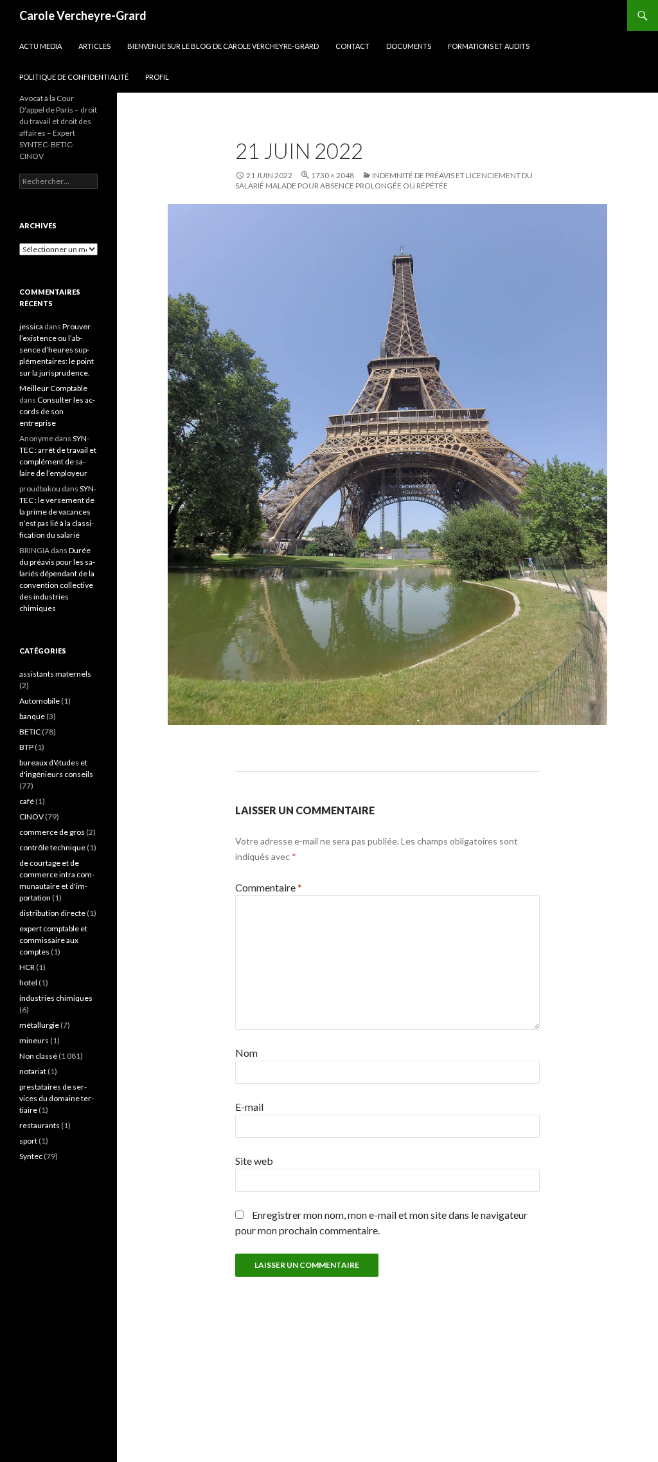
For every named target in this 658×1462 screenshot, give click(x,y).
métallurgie (39, 1025)
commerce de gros (52, 832)
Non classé (38, 1056)
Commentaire (268, 887)
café (26, 801)
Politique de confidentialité (74, 77)
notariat (32, 1071)
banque (32, 716)
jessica (31, 326)
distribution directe (52, 913)
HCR (27, 967)
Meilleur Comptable (53, 388)
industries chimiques (56, 998)
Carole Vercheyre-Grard (83, 15)
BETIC (29, 731)
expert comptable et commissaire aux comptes (53, 940)
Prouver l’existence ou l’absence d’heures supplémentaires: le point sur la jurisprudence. (56, 350)
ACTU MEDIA (40, 46)
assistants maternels (55, 674)
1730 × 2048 (332, 175)
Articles (94, 46)
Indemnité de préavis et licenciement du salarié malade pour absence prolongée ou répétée (384, 180)
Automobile (39, 701)
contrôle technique (52, 847)
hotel (28, 982)
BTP (26, 747)
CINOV (31, 816)
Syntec (30, 1156)
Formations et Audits (488, 46)
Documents (408, 46)
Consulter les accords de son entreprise (57, 411)
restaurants (39, 1125)
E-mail (249, 1107)
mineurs (34, 1040)
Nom (246, 1052)
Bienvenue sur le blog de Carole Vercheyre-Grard (223, 46)
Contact (352, 46)
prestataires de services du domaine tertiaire (56, 1098)
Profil (157, 77)
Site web (254, 1161)
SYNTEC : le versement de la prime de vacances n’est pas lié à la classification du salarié (57, 512)
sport (28, 1141)
